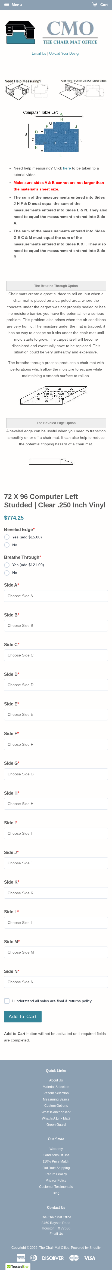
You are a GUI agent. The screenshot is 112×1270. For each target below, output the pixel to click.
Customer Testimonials (56, 1187)
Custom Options (56, 1106)
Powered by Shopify (86, 1248)
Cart (103, 4)
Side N (14, 972)
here (67, 168)
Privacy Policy (56, 1180)
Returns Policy (56, 1174)
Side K (14, 882)
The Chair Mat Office (54, 1248)
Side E (14, 704)
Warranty (56, 1149)
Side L (14, 912)
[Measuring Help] (56, 89)
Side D (14, 674)
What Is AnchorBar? (56, 1112)
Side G (14, 763)
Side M (14, 942)
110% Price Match (56, 1161)
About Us (56, 1080)
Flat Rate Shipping (56, 1168)
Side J (14, 853)
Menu (16, 4)
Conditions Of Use (56, 1155)
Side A (14, 585)
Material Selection (56, 1087)
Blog (56, 1193)
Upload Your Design (64, 54)
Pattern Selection (56, 1093)
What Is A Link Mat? (56, 1118)
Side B (14, 615)
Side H (14, 793)
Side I (14, 823)
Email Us (39, 54)
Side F (14, 734)
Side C (14, 645)
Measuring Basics (56, 1099)
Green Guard (56, 1125)
